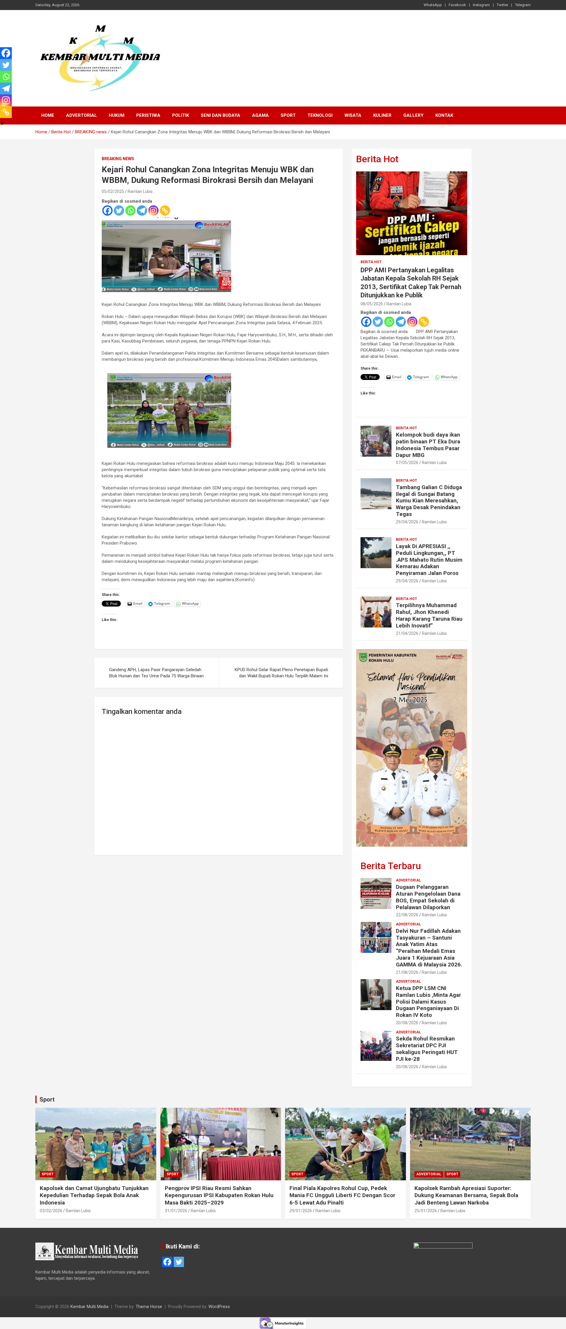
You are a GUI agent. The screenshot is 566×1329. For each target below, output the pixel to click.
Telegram (523, 5)
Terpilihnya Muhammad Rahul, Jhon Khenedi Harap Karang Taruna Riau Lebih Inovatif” (429, 615)
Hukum (116, 115)
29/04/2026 (407, 522)
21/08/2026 (407, 972)
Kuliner (382, 115)
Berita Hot (377, 159)
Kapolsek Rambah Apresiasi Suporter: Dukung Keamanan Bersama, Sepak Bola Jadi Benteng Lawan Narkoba (466, 1195)
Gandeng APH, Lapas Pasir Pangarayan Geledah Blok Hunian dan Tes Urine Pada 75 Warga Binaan (156, 673)
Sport (288, 115)
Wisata (352, 115)
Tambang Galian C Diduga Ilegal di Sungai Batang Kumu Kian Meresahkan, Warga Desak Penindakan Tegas (429, 500)
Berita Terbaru (391, 865)
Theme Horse (149, 1306)
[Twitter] (119, 210)
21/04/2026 (407, 633)
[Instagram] (153, 210)
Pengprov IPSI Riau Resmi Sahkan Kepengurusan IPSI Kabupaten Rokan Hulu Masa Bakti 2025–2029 (219, 1195)
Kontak (444, 115)
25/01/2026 (425, 1210)
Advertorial (81, 115)
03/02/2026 (51, 1210)
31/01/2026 (176, 1210)
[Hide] (2, 123)
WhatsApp (433, 5)
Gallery (413, 115)
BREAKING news (118, 158)
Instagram (481, 5)
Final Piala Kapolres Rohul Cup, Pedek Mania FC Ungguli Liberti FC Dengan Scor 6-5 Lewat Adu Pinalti (342, 1195)
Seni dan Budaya (220, 115)
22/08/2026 (407, 914)
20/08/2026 (407, 1022)
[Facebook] (107, 210)
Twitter (502, 5)
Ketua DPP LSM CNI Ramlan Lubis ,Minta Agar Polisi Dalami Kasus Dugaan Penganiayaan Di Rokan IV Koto (428, 1001)
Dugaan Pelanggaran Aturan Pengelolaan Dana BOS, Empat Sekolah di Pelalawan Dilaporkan (428, 897)
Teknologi (320, 115)
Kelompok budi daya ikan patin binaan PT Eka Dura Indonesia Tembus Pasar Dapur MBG (428, 444)
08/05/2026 (372, 303)
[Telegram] (142, 210)
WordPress (219, 1306)
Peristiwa (148, 115)
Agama (260, 115)
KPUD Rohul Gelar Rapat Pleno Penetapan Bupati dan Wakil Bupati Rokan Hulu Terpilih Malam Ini (281, 673)
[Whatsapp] (130, 210)
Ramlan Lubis (140, 191)
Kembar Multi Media (89, 1306)
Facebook (457, 5)
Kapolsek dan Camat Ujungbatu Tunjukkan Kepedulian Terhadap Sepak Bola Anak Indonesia (94, 1195)
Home (47, 115)
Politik (180, 115)
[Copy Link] (165, 210)
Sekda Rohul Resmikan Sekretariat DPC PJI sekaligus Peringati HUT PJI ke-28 (427, 1048)
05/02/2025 (113, 191)
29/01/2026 (300, 1210)
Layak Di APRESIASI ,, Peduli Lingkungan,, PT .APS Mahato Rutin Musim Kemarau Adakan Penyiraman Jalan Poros (429, 559)
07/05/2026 (407, 462)
